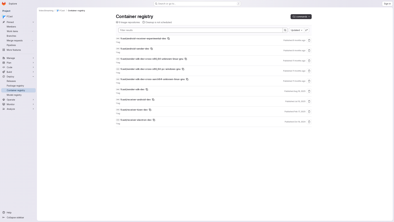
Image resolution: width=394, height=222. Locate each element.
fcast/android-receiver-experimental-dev (143, 38)
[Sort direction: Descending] (306, 30)
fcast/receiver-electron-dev (136, 120)
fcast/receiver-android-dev (136, 99)
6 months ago (299, 40)
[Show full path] (118, 38)
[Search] (285, 30)
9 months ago (299, 50)
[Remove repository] (309, 40)
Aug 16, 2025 (300, 91)
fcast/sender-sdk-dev (132, 89)
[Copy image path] (168, 38)
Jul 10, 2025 (300, 101)
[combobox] (296, 30)
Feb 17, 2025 (300, 111)
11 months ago (299, 61)
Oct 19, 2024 (300, 122)
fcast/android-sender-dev (135, 48)
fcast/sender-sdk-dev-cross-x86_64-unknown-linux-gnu (152, 59)
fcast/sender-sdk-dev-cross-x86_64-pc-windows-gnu (151, 69)
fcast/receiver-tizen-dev (134, 109)
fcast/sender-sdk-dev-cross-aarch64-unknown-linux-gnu (153, 79)
